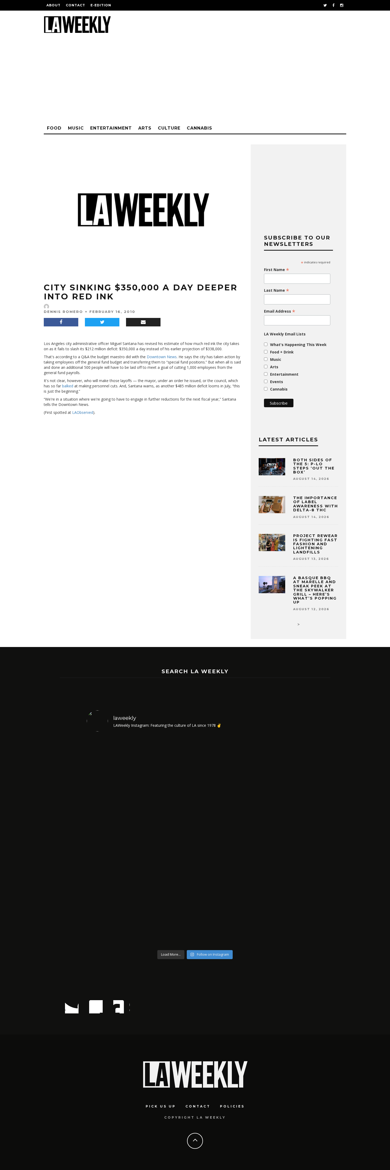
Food (54, 128)
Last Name (276, 290)
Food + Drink (282, 351)
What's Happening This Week (298, 344)
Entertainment (111, 128)
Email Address (279, 311)
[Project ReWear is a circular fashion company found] (113, 842)
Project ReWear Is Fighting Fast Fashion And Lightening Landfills (315, 544)
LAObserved (82, 412)
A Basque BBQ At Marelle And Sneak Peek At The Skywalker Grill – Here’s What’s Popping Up (315, 590)
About (53, 5)
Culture (169, 128)
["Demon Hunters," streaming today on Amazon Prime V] (277, 842)
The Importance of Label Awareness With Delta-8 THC (315, 503)
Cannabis (199, 128)
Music (76, 128)
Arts (144, 128)
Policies (232, 1106)
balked (67, 385)
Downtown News (162, 356)
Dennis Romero (63, 311)
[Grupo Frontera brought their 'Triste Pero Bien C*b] (168, 842)
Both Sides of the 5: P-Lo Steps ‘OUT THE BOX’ (314, 466)
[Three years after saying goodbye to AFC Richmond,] (222, 842)
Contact (75, 5)
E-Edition (100, 5)
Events (276, 381)
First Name (276, 270)
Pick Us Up (161, 1106)
